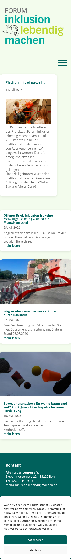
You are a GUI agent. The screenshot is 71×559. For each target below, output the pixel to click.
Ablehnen (35, 550)
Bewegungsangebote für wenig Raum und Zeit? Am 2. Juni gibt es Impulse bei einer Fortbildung (35, 407)
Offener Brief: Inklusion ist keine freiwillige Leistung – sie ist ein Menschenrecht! (28, 219)
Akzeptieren (35, 540)
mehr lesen (12, 246)
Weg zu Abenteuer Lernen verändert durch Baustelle (31, 313)
